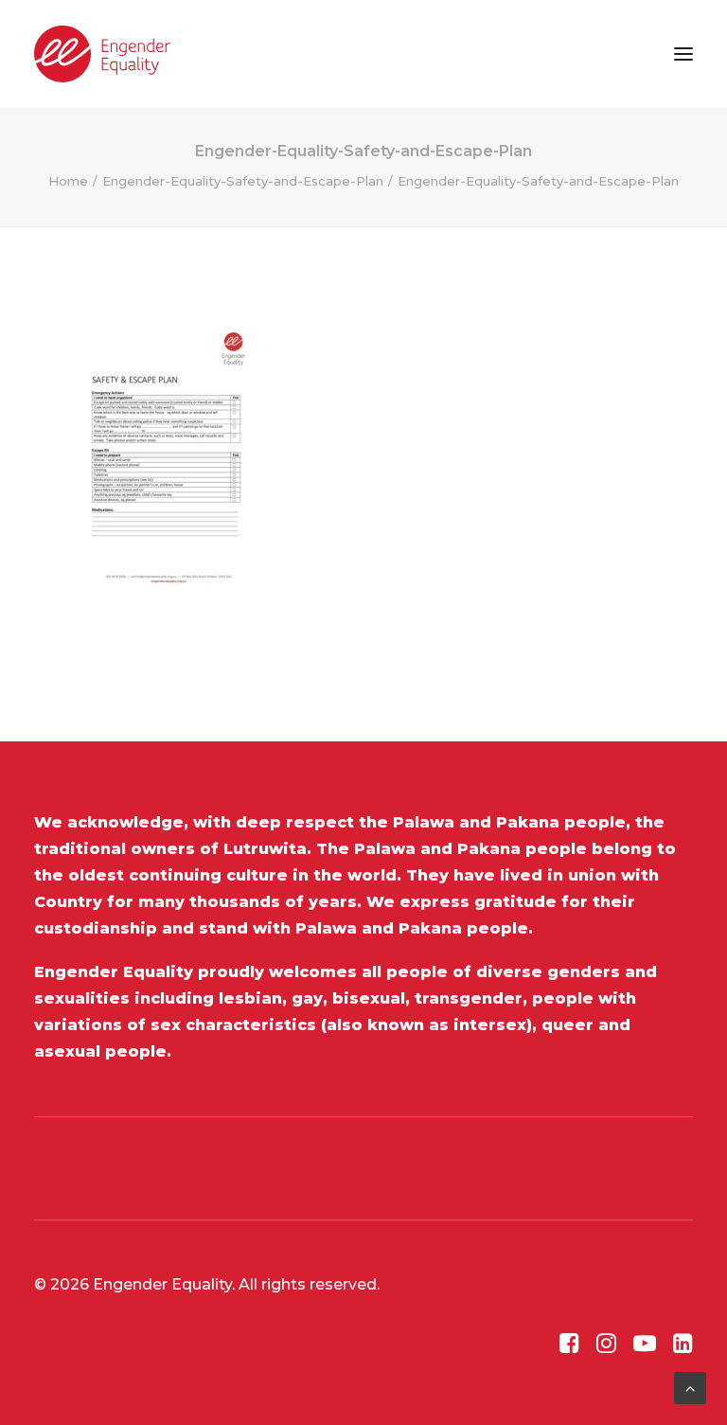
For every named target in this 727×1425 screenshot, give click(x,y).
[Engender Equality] (102, 54)
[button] (683, 54)
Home (68, 180)
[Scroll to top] (690, 1387)
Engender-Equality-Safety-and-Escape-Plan (242, 180)
